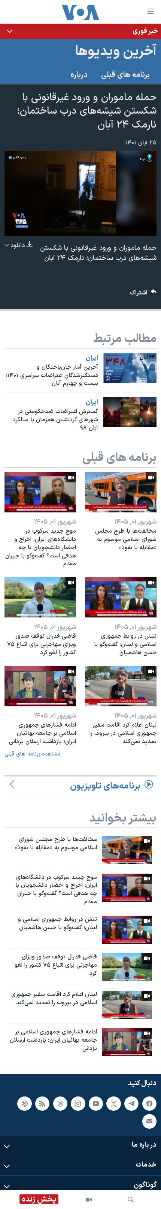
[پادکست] (24, 1103)
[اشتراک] (149, 1121)
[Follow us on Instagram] (78, 1103)
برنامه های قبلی (125, 75)
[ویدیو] (89, 1199)
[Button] (143, 294)
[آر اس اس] (42, 1103)
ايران (92, 358)
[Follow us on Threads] (60, 1103)
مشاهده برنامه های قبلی (32, 754)
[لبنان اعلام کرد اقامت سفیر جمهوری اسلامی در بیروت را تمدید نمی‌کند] (121, 686)
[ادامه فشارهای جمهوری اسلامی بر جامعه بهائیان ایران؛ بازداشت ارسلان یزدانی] (40, 686)
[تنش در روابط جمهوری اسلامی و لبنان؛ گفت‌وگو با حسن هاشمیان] (121, 597)
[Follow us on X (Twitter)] (113, 1103)
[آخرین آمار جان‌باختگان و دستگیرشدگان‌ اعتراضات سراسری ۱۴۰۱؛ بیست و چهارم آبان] (130, 368)
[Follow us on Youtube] (96, 1103)
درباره (79, 75)
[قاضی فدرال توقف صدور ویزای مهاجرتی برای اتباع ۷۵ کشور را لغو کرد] (40, 597)
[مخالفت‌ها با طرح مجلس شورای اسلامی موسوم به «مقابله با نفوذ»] (121, 492)
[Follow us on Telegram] (131, 1103)
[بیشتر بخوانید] (80, 31)
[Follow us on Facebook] (149, 1103)
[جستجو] (130, 1199)
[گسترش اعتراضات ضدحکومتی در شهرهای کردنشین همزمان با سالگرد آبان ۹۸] (130, 412)
